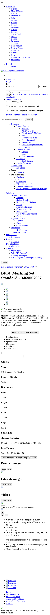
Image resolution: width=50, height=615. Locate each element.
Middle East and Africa (20, 57)
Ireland (14, 25)
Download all (6, 469)
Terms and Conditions (15, 599)
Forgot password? (20, 94)
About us (15, 179)
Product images (8, 458)
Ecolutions (20, 168)
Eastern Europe (17, 48)
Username (10, 86)
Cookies (9, 603)
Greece (14, 23)
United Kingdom (18, 11)
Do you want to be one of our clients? (21, 115)
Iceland (14, 30)
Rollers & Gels (28, 131)
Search (29, 119)
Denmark (15, 41)
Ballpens (25, 128)
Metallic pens (27, 142)
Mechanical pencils (29, 138)
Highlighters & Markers (31, 133)
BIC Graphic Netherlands (11, 267)
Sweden (14, 43)
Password (43, 86)
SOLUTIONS (30, 267)
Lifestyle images (22, 458)
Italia (13, 18)
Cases (24, 154)
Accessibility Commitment (17, 601)
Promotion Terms (13, 596)
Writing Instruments (24, 126)
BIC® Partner (27, 161)
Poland (14, 39)
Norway (14, 36)
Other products (28, 156)
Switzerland (16, 34)
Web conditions (12, 594)
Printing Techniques (24, 186)
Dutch (13, 66)
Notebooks (20, 158)
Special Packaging (23, 163)
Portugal (14, 20)
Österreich (15, 60)
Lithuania (15, 50)
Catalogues (20, 177)
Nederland (10, 6)
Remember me (15, 92)
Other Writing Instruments (32, 145)
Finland (14, 32)
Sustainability (16, 165)
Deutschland (16, 16)
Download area (12, 244)
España (14, 9)
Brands (9, 239)
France (14, 13)
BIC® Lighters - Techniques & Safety (31, 189)
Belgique (15, 27)
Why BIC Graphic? (24, 184)
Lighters (25, 152)
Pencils (24, 135)
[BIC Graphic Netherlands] (12, 71)
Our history (21, 182)
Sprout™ (20, 172)
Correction (26, 147)
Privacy (9, 592)
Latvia (13, 55)
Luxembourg (16, 46)
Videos (33, 458)
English (9, 64)
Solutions (15, 124)
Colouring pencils (29, 140)
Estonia (14, 53)
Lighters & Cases (23, 149)
